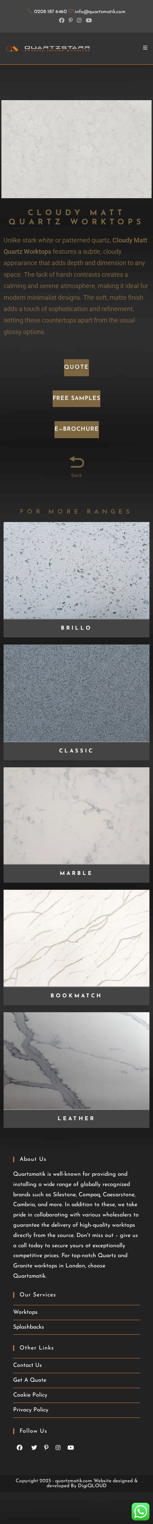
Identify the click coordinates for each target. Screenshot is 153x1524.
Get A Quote (29, 1380)
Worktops (25, 1312)
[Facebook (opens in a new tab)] (63, 20)
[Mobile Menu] (145, 48)
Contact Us (27, 1365)
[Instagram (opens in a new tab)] (79, 20)
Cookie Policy (30, 1395)
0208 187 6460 (51, 12)
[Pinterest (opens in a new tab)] (71, 20)
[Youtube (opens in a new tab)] (89, 20)
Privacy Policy (30, 1410)
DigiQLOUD (92, 1486)
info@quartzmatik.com (100, 12)
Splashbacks (28, 1327)
